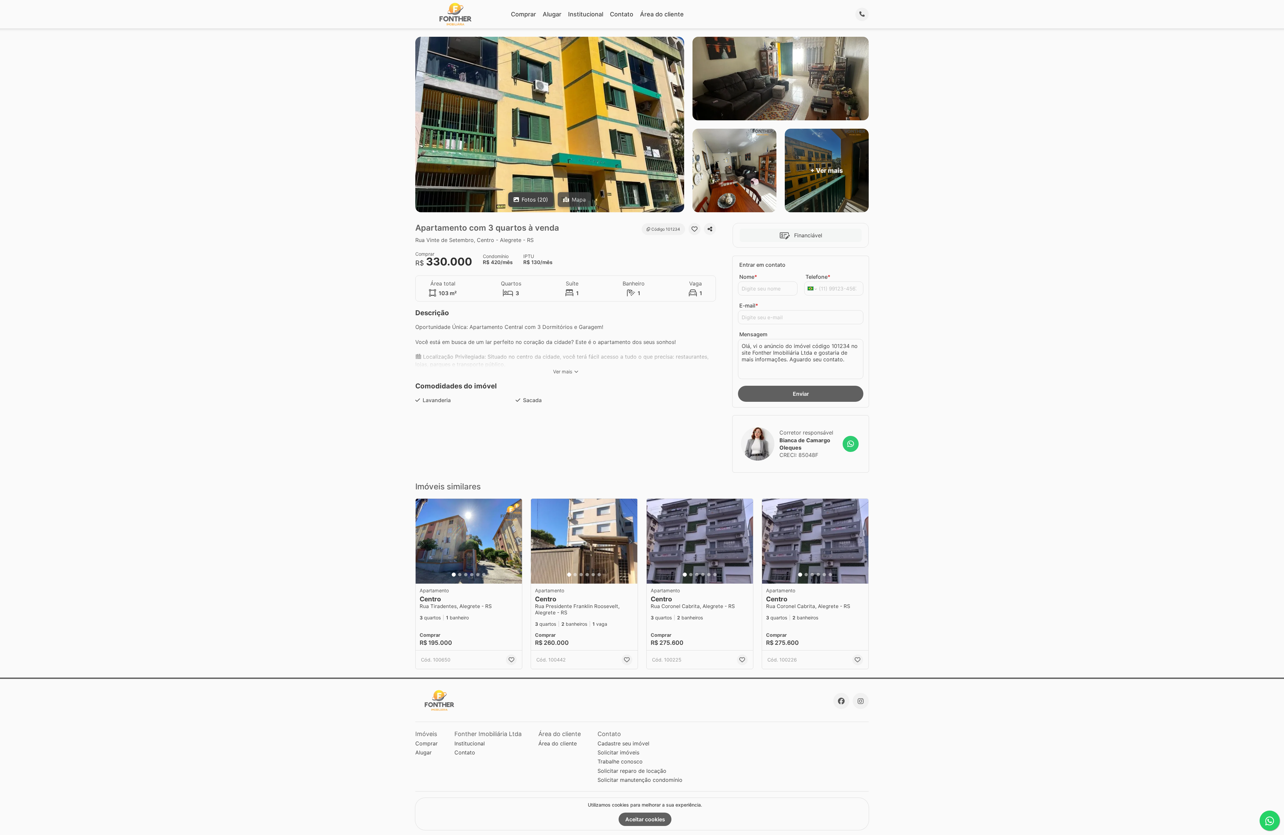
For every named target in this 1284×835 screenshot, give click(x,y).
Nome (748, 276)
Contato (621, 14)
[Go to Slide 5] (477, 574)
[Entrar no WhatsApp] (851, 444)
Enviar (801, 393)
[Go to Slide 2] (459, 574)
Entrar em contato (762, 264)
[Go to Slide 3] (465, 574)
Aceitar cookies (645, 819)
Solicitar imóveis (618, 752)
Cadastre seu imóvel (623, 743)
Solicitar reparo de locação (632, 770)
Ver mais (562, 371)
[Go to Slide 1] (454, 575)
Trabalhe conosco (620, 761)
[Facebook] (841, 701)
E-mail (748, 305)
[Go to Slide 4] (471, 574)
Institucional (585, 14)
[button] (469, 541)
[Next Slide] (515, 541)
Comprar (523, 14)
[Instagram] (861, 701)
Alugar (552, 14)
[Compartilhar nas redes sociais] (710, 229)
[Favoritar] (694, 229)
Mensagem (753, 334)
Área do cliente (662, 14)
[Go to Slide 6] (484, 574)
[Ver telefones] (862, 14)
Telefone (818, 276)
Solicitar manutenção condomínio (640, 780)
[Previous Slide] (423, 541)
